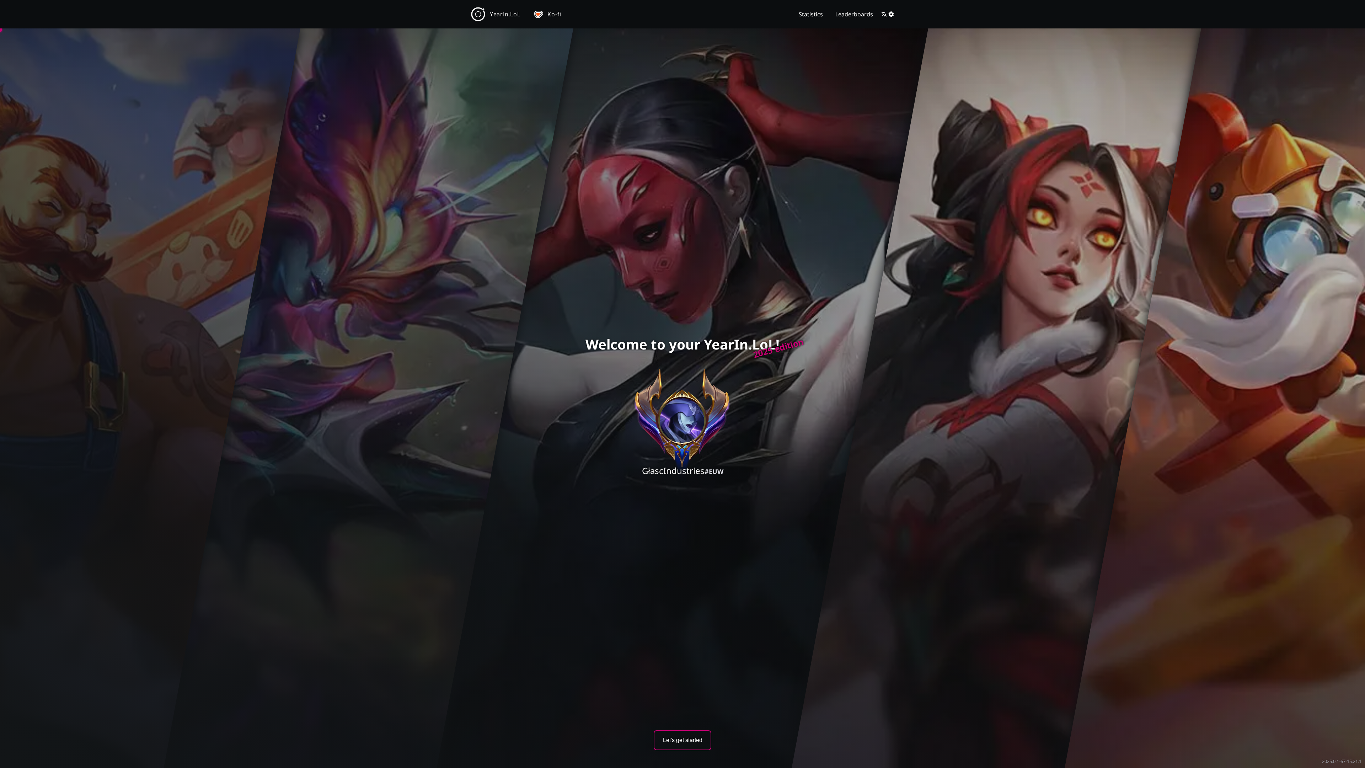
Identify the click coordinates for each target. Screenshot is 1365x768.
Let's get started (682, 740)
